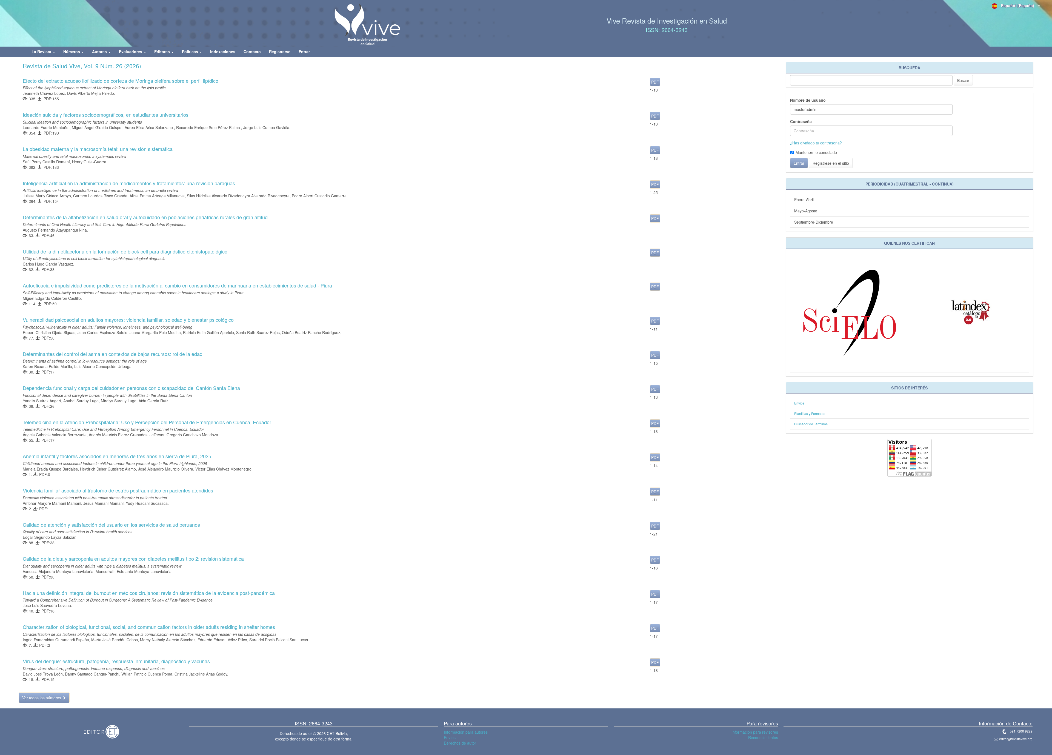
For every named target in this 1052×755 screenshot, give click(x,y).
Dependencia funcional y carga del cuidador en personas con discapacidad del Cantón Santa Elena (131, 387)
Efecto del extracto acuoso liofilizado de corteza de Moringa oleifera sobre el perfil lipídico (120, 80)
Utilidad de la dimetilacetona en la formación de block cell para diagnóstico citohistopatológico (125, 251)
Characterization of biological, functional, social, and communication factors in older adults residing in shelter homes (149, 626)
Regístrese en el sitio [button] (831, 163)
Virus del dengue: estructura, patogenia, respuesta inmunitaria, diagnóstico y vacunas (116, 661)
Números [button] (72, 51)
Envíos (450, 737)
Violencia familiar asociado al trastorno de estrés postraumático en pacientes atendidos (118, 490)
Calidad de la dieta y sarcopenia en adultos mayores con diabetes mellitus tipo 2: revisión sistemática (133, 558)
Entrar (304, 51)
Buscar (963, 80)
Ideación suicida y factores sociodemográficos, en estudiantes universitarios (105, 114)
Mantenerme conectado (816, 152)
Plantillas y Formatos (809, 413)
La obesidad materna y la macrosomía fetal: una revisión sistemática (98, 148)
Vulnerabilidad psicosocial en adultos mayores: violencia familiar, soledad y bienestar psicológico (128, 319)
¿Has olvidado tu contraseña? (816, 143)
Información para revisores (754, 732)
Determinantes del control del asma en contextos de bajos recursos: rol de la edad (112, 353)
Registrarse (279, 51)
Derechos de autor (460, 743)
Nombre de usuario (808, 100)
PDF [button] (655, 82)
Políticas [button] (190, 51)
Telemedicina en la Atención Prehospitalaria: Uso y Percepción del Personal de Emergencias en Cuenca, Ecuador (147, 422)
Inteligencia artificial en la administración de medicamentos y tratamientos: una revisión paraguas (129, 183)
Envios (799, 403)
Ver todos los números (42, 697)
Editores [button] (162, 51)
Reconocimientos (763, 737)
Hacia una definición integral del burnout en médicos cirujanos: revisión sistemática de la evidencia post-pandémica (149, 592)
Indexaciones (222, 51)
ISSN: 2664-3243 (667, 30)
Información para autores (466, 732)
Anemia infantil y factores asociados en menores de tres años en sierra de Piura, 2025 (117, 456)
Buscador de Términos (811, 423)
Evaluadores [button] (131, 51)
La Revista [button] (42, 51)
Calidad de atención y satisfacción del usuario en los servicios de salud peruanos (111, 524)
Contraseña (801, 121)
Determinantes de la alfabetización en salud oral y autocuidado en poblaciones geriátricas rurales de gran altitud (145, 217)
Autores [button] (100, 51)
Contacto (252, 51)
